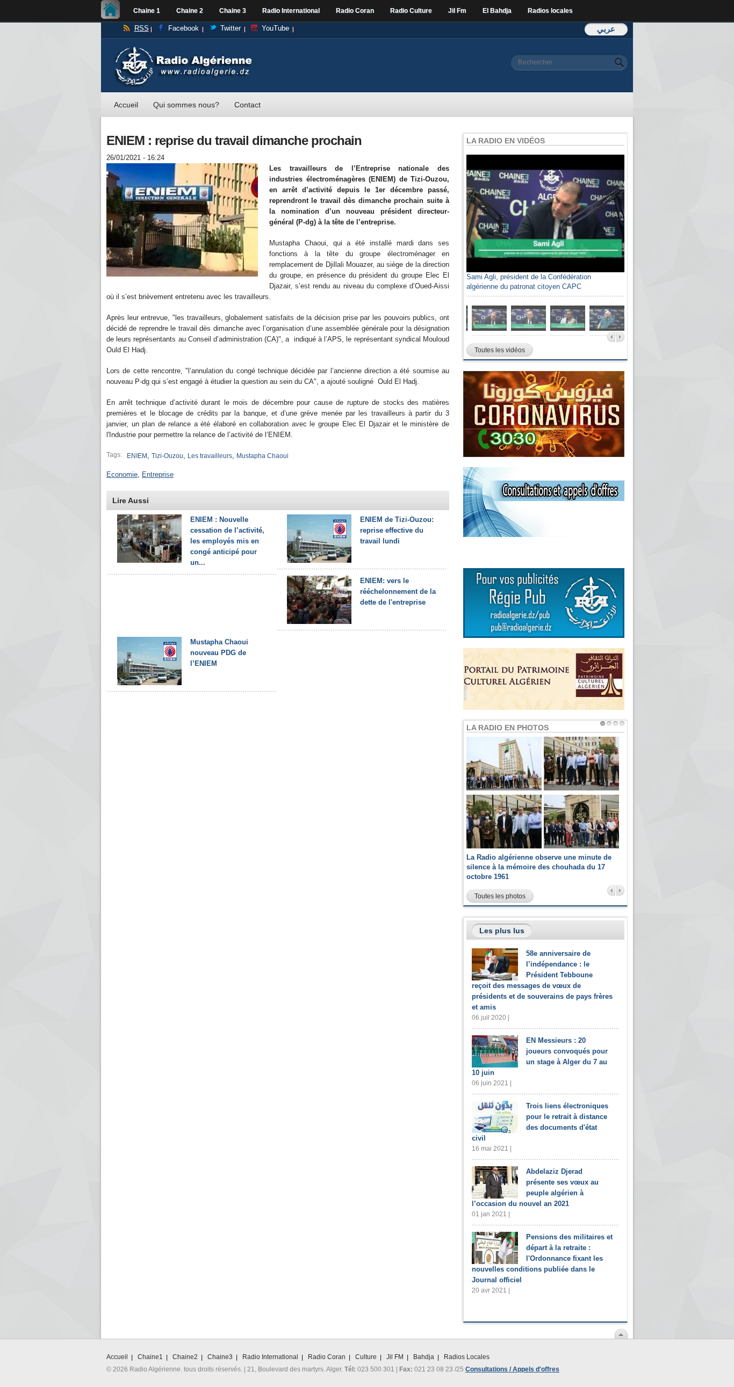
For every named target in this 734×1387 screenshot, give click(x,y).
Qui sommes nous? (186, 104)
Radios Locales (467, 1357)
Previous (611, 337)
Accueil (113, 10)
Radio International (291, 10)
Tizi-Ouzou (167, 456)
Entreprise (158, 474)
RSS (141, 28)
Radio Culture (411, 10)
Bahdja (423, 1357)
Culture (366, 1357)
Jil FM (395, 1357)
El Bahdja (497, 10)
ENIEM (137, 456)
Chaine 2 (189, 10)
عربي (606, 28)
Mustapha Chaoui (262, 456)
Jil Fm (457, 10)
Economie (122, 474)
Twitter (230, 28)
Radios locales (550, 10)
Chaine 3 (232, 10)
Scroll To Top (621, 1334)
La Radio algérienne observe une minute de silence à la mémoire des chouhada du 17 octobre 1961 (538, 867)
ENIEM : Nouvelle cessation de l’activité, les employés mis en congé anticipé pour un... (227, 541)
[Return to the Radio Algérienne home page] (182, 49)
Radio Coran (355, 10)
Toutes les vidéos (499, 350)
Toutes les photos (500, 896)
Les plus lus (501, 930)
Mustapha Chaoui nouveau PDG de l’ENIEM (219, 652)
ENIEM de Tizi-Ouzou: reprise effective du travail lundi (397, 530)
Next (620, 337)
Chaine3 (220, 1357)
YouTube (275, 28)
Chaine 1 (146, 10)
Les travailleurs (210, 456)
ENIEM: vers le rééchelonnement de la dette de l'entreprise (398, 591)
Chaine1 (150, 1357)
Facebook (183, 28)
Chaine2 (185, 1357)
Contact (247, 104)
